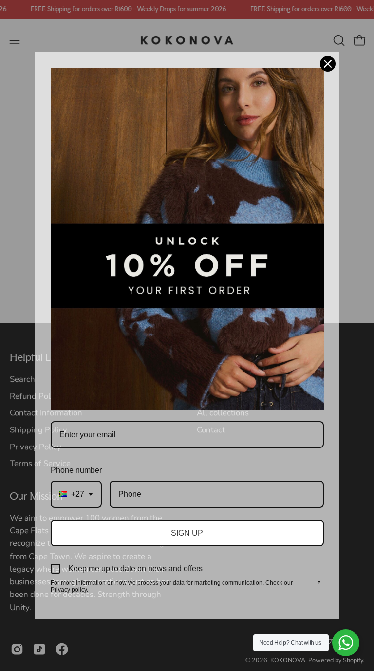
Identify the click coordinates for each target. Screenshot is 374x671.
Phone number (76, 470)
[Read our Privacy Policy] (318, 584)
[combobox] (76, 494)
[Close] (327, 63)
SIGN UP (187, 533)
